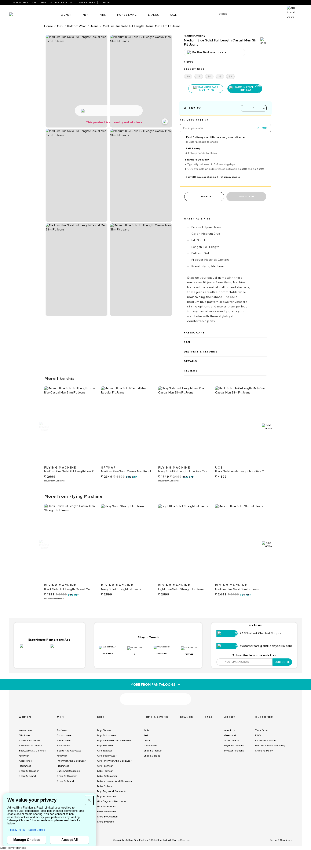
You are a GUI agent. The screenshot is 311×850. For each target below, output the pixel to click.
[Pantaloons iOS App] (34, 648)
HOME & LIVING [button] (126, 14)
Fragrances (25, 765)
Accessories (25, 760)
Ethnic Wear (64, 740)
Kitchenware (150, 745)
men (60, 26)
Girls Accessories (106, 806)
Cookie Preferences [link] (13, 848)
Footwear (24, 755)
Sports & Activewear (30, 740)
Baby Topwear (105, 770)
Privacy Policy (16, 829)
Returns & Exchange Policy (270, 745)
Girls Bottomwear (106, 755)
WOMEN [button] (66, 14)
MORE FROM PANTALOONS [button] (156, 684)
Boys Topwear (104, 730)
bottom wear (76, 26)
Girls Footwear (105, 765)
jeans (94, 26)
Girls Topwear (104, 750)
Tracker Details (36, 829)
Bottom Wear (64, 735)
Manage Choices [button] (26, 840)
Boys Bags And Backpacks (111, 791)
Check (262, 128)
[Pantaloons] (17, 14)
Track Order (261, 730)
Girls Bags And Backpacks (111, 801)
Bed (145, 735)
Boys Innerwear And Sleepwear (114, 740)
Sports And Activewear (69, 750)
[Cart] (275, 13)
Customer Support (265, 740)
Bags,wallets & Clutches (32, 750)
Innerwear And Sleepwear (71, 760)
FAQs (258, 735)
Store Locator (231, 740)
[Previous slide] (44, 426)
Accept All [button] (69, 840)
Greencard (230, 735)
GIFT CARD (39, 2)
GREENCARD (20, 2)
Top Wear (62, 730)
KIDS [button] (103, 14)
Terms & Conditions (281, 840)
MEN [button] (85, 14)
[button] (89, 800)
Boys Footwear (105, 745)
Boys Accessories (106, 796)
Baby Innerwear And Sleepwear (114, 781)
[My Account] (263, 13)
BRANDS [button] (153, 14)
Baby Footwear (105, 786)
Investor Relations (234, 750)
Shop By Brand (27, 776)
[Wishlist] (251, 14)
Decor (146, 740)
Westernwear (26, 730)
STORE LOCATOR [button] (61, 2)
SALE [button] (173, 14)
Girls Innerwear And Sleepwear (114, 760)
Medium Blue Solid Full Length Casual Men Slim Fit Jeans (141, 26)
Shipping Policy (264, 750)
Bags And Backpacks (68, 770)
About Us (229, 730)
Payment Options (234, 745)
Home (48, 26)
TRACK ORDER (86, 2)
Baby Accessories (106, 811)
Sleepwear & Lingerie (30, 745)
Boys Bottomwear (107, 735)
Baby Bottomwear (107, 776)
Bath (146, 730)
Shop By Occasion (29, 770)
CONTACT (106, 2)
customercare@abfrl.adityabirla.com (266, 646)
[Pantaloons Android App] (65, 648)
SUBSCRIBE (282, 662)
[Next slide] (267, 426)
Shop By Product (152, 750)
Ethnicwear (25, 735)
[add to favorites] (89, 462)
